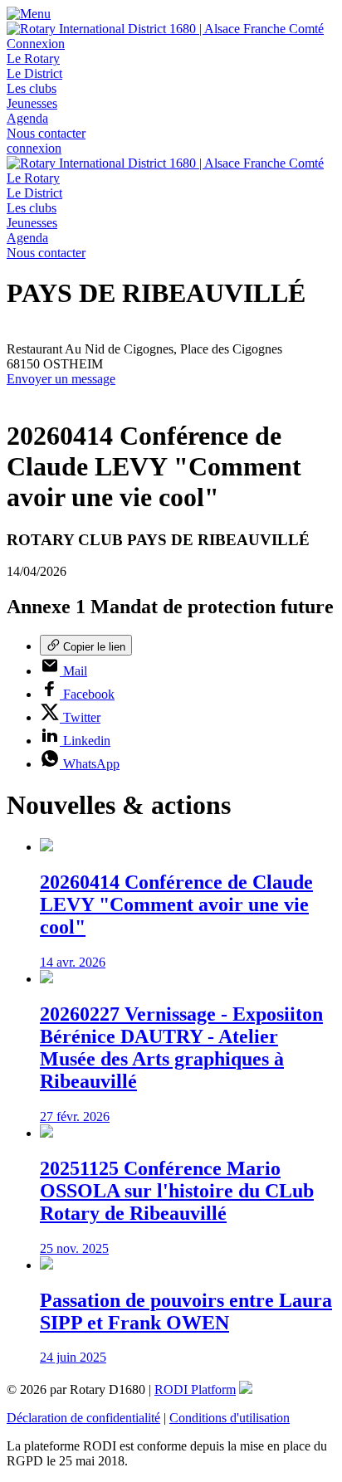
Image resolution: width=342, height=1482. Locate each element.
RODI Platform (195, 1389)
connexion (34, 148)
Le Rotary (33, 58)
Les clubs (31, 88)
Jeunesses (32, 103)
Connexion (36, 44)
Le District (34, 73)
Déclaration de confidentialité (83, 1418)
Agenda (27, 118)
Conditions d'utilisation (229, 1418)
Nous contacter (46, 133)
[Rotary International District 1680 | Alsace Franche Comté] (165, 29)
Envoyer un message (61, 379)
